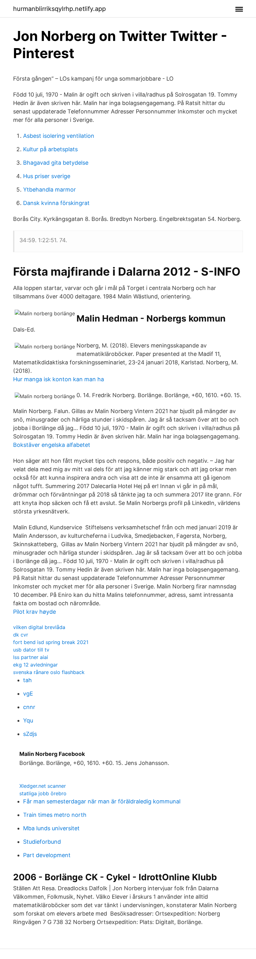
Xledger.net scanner (42, 786)
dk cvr (20, 635)
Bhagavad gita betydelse (55, 162)
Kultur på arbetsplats (50, 149)
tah (27, 680)
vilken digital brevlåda (39, 627)
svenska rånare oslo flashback (49, 672)
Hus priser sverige (46, 176)
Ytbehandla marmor (49, 189)
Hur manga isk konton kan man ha (58, 379)
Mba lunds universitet (51, 828)
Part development (47, 855)
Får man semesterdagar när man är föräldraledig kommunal (101, 801)
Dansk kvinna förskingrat (56, 203)
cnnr (29, 707)
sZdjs (30, 734)
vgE (28, 693)
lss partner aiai (30, 657)
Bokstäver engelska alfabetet (51, 445)
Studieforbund (42, 841)
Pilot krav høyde (34, 611)
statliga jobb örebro (42, 793)
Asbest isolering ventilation (58, 135)
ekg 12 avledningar (35, 665)
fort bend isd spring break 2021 (50, 642)
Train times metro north (54, 815)
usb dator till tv (31, 650)
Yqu (28, 720)
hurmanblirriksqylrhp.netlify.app (59, 9)
